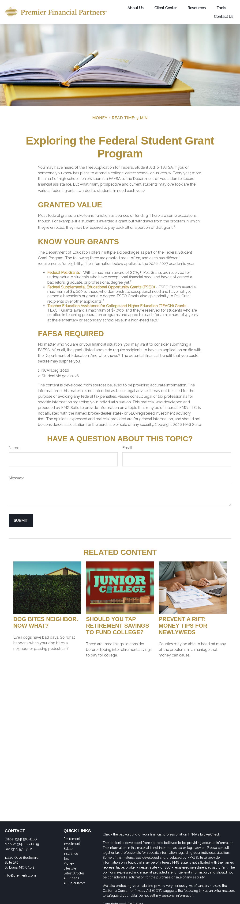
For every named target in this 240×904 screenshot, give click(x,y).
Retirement (72, 839)
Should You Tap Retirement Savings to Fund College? (117, 625)
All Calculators (75, 883)
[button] (136, 8)
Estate (68, 849)
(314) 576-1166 (26, 839)
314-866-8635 (28, 844)
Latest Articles (74, 873)
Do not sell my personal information (166, 895)
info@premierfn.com (20, 875)
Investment (72, 844)
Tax (66, 858)
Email (127, 448)
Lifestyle (70, 868)
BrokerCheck (210, 834)
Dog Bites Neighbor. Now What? (45, 622)
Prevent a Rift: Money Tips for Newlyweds (183, 625)
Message (16, 478)
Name (14, 448)
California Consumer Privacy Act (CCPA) (132, 891)
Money (69, 863)
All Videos (71, 878)
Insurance (71, 853)
